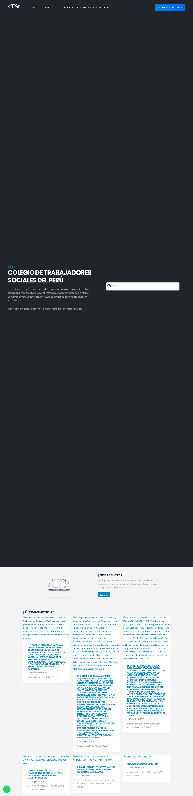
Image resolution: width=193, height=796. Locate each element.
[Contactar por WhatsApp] (7, 789)
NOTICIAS (104, 7)
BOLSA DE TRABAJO (87, 7)
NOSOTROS (47, 7)
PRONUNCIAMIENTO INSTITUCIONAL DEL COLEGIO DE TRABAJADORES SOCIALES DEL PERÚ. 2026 (96, 770)
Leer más (104, 595)
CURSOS (68, 7)
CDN (59, 7)
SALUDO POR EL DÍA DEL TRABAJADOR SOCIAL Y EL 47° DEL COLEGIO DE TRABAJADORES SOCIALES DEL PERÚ (45, 774)
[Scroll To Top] (188, 793)
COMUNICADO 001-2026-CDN (143, 764)
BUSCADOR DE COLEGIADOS (170, 7)
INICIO (35, 7)
